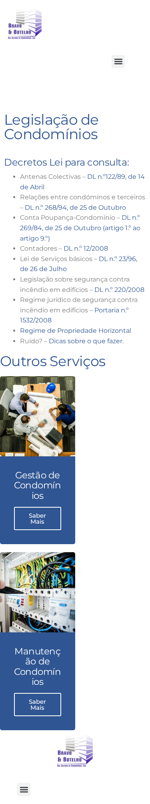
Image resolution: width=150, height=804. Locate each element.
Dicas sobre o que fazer (85, 341)
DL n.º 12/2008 (86, 248)
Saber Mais (37, 518)
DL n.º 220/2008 (119, 290)
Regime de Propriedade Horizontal (75, 330)
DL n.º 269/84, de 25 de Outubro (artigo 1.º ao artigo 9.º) (80, 228)
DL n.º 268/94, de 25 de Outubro (75, 207)
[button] (118, 61)
